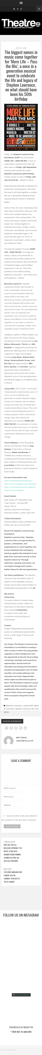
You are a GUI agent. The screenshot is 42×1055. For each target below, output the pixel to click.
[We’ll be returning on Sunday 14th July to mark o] (31, 974)
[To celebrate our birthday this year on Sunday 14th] (10, 962)
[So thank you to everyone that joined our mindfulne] (10, 986)
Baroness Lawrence (14, 706)
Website (7, 805)
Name (9, 788)
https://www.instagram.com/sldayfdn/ (20, 484)
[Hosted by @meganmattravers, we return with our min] (31, 986)
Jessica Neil (28, 706)
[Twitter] (14, 9)
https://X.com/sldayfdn (14, 490)
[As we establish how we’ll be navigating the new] (10, 938)
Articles (19, 48)
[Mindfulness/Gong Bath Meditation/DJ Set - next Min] (10, 926)
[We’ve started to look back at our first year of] (10, 950)
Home (25, 48)
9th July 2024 (6, 721)
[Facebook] (17, 9)
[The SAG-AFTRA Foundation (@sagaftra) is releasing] (31, 938)
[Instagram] (21, 9)
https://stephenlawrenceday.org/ (18, 481)
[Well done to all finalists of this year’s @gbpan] (10, 974)
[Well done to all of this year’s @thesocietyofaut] (31, 962)
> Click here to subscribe (20, 1031)
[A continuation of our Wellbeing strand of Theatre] (31, 926)
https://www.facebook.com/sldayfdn (19, 487)
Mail (9, 797)
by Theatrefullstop (16, 721)
